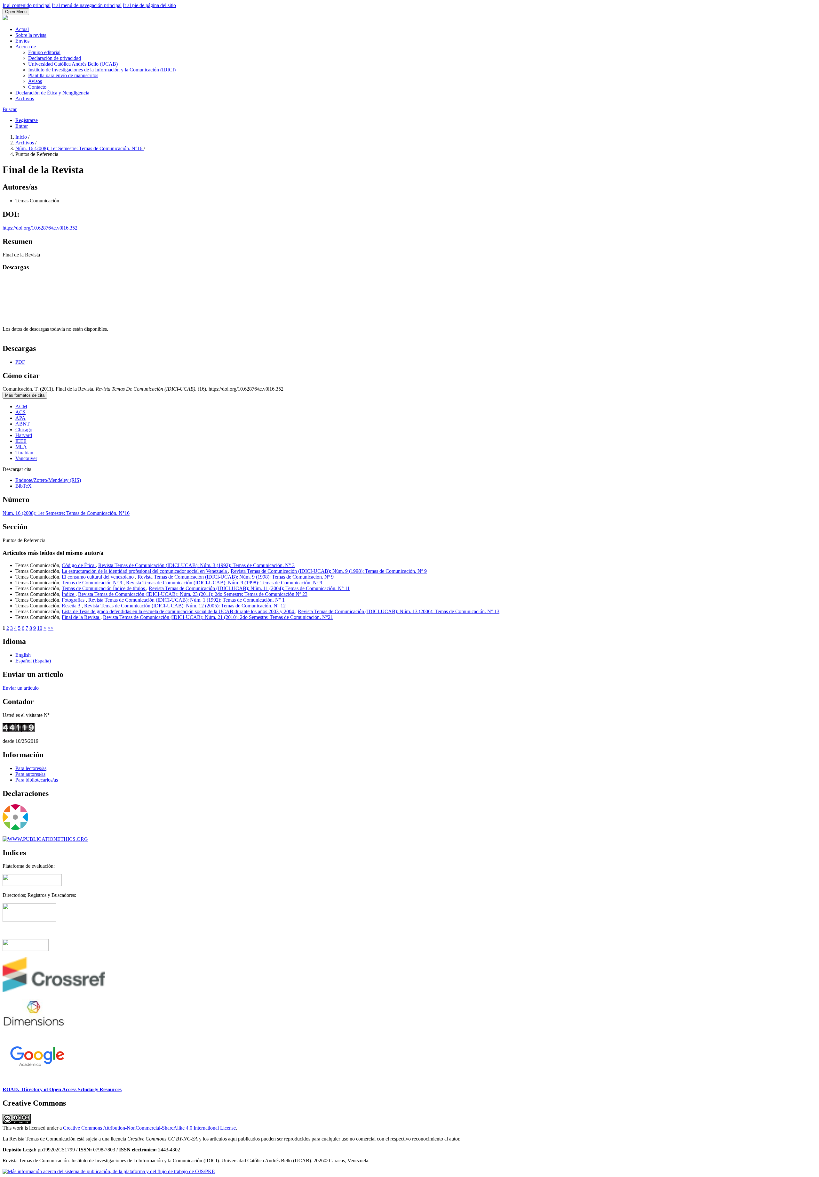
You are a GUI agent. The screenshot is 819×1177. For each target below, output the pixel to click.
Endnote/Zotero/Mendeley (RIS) (48, 480)
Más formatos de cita (24, 395)
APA (20, 418)
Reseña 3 (72, 605)
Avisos (35, 81)
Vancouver (26, 458)
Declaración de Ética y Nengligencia (52, 92)
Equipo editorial (44, 52)
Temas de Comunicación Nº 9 (92, 582)
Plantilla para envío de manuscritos (63, 75)
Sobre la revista (30, 35)
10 (39, 628)
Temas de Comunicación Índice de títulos (104, 588)
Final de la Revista (81, 617)
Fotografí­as (74, 600)
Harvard (23, 435)
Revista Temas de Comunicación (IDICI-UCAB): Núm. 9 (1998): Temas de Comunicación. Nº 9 (329, 571)
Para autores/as (30, 774)
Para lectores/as (30, 768)
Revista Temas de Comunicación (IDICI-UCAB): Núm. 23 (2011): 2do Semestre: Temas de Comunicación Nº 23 (192, 594)
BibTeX (23, 486)
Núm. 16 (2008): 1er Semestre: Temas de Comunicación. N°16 (79, 148)
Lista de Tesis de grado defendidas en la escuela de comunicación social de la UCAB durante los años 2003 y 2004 (178, 611)
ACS (20, 412)
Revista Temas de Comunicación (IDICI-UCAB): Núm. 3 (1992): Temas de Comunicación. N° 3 (196, 565)
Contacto (37, 87)
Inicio (21, 137)
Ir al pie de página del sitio (149, 5)
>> (50, 628)
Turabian (24, 452)
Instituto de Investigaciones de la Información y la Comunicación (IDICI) (102, 69)
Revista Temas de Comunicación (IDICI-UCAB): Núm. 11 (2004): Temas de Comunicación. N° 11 (249, 588)
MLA (21, 447)
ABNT (22, 423)
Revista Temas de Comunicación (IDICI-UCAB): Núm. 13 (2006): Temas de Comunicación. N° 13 (398, 611)
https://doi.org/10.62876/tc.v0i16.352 (40, 228)
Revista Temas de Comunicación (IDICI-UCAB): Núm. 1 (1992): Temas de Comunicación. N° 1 (186, 600)
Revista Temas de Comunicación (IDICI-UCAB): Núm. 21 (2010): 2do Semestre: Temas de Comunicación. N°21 (218, 617)
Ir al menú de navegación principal (87, 5)
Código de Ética (79, 565)
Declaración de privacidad (54, 58)
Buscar (10, 109)
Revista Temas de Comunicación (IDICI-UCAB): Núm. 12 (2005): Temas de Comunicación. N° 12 (185, 605)
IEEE (21, 441)
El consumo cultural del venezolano (98, 577)
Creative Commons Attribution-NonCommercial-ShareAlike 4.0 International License (149, 1128)
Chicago (23, 429)
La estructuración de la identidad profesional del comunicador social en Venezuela (145, 571)
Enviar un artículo (21, 688)
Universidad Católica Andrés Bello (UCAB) (73, 64)
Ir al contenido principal (27, 5)
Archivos (24, 98)
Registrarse (26, 120)
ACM (21, 406)
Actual (22, 29)
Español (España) (33, 660)
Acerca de (25, 46)
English (23, 655)
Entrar (21, 126)
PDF (20, 362)
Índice (69, 594)
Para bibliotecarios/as (36, 780)
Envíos (22, 41)
